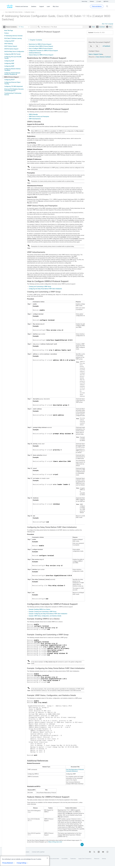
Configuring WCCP (9, 79)
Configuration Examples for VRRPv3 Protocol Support (43, 50)
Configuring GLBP (9, 61)
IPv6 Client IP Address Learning (13, 38)
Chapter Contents (36, 40)
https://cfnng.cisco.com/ (55, 842)
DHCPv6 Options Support (11, 48)
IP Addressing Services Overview (13, 35)
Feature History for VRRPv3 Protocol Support (41, 55)
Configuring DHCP (9, 41)
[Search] (38, 26)
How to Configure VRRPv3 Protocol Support (41, 48)
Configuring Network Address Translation (12, 69)
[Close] (47, 858)
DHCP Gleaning (8, 43)
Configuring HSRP (9, 63)
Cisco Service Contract (103, 57)
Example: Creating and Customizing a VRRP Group (42, 611)
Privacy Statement (7, 863)
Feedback (107, 46)
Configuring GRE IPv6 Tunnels (12, 54)
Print (110, 26)
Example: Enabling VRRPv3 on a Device (39, 609)
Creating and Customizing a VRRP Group (40, 286)
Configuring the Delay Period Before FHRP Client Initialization (45, 288)
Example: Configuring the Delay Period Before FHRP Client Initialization (48, 613)
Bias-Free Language (107, 23)
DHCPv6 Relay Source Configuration (14, 51)
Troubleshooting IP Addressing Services (12, 94)
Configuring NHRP (9, 66)
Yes (91, 46)
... (2, 12)
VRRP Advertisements (35, 118)
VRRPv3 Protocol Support (11, 77)
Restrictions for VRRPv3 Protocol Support (40, 44)
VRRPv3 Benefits (33, 114)
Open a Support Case (95, 54)
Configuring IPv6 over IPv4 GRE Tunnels (12, 57)
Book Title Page (8, 30)
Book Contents (11, 27)
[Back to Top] (82, 844)
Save (93, 26)
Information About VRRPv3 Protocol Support (41, 46)
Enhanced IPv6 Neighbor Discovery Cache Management (14, 89)
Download (102, 26)
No (97, 46)
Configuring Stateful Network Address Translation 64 (12, 73)
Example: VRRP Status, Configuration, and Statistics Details (45, 616)
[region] (25, 861)
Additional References (35, 52)
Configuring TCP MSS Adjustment (13, 86)
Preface (6, 33)
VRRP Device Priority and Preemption (39, 116)
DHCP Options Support (10, 46)
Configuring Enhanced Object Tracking (12, 83)
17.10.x (21, 27)
